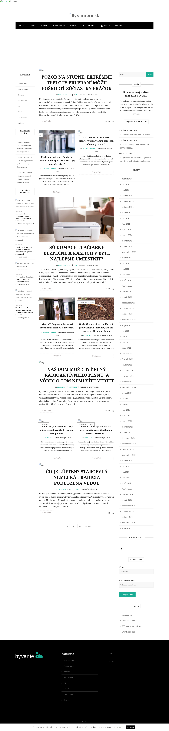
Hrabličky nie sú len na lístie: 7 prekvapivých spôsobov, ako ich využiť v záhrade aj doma (96, 327)
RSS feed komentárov (131, 626)
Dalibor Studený (64, 95)
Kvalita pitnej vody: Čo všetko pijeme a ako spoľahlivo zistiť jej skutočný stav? (57, 160)
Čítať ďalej (46, 121)
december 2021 (128, 370)
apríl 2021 (126, 415)
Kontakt (118, 25)
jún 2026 (125, 190)
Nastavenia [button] (118, 727)
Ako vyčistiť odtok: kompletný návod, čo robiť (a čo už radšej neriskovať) (24, 217)
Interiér (44, 25)
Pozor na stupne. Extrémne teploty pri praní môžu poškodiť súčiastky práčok (77, 82)
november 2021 (129, 376)
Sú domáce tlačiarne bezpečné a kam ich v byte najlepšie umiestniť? (77, 253)
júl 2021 (125, 398)
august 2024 (127, 212)
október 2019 (127, 517)
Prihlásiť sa (127, 615)
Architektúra (88, 25)
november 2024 (129, 201)
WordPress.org (128, 632)
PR (76, 95)
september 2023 (129, 252)
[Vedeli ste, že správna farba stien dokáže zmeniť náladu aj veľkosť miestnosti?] (25, 236)
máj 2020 (126, 477)
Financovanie (59, 25)
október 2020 (127, 449)
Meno (121, 567)
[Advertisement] (84, 52)
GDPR (109, 653)
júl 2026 (125, 184)
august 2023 (127, 257)
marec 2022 (127, 353)
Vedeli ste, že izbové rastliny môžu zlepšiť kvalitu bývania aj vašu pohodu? (57, 430)
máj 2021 (126, 410)
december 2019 (128, 505)
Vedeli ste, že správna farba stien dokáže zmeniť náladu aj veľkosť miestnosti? (96, 430)
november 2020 (129, 443)
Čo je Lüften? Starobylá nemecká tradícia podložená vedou (77, 477)
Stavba (32, 25)
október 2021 (127, 381)
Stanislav (87, 336)
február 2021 (127, 427)
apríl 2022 (126, 348)
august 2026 (127, 179)
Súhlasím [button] (130, 727)
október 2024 (127, 207)
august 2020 (127, 460)
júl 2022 (125, 331)
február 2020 (127, 494)
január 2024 (127, 246)
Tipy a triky (104, 25)
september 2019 (129, 522)
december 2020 (128, 438)
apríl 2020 (126, 483)
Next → (88, 526)
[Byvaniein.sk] (84, 15)
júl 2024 (125, 218)
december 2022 (128, 303)
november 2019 (129, 511)
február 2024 (127, 241)
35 (80, 526)
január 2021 (127, 432)
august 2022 (127, 325)
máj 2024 (126, 224)
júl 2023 (125, 263)
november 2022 (129, 308)
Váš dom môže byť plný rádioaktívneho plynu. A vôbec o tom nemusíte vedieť (77, 375)
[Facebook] (121, 548)
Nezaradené (22, 101)
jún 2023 (125, 269)
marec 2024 (127, 235)
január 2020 (127, 500)
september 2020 (129, 455)
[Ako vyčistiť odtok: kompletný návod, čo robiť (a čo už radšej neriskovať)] (25, 204)
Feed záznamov (128, 620)
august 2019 (127, 528)
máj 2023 (126, 274)
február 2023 (127, 291)
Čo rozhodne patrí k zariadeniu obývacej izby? (134, 146)
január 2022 (127, 365)
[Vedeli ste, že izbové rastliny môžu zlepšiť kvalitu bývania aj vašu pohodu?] (25, 296)
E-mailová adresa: (127, 580)
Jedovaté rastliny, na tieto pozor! (136, 134)
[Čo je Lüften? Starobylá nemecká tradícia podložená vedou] (25, 267)
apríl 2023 (126, 280)
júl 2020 (125, 466)
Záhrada (73, 25)
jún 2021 (125, 404)
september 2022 (129, 319)
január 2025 (127, 195)
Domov (21, 25)
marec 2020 (127, 489)
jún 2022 (125, 336)
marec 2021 (127, 421)
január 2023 (127, 297)
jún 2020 (125, 472)
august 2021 (127, 393)
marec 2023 (127, 286)
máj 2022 (126, 342)
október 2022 (127, 314)
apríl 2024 (126, 229)
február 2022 (127, 359)
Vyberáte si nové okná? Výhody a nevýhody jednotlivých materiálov (135, 159)
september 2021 (129, 387)
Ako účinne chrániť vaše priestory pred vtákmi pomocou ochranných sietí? (96, 141)
